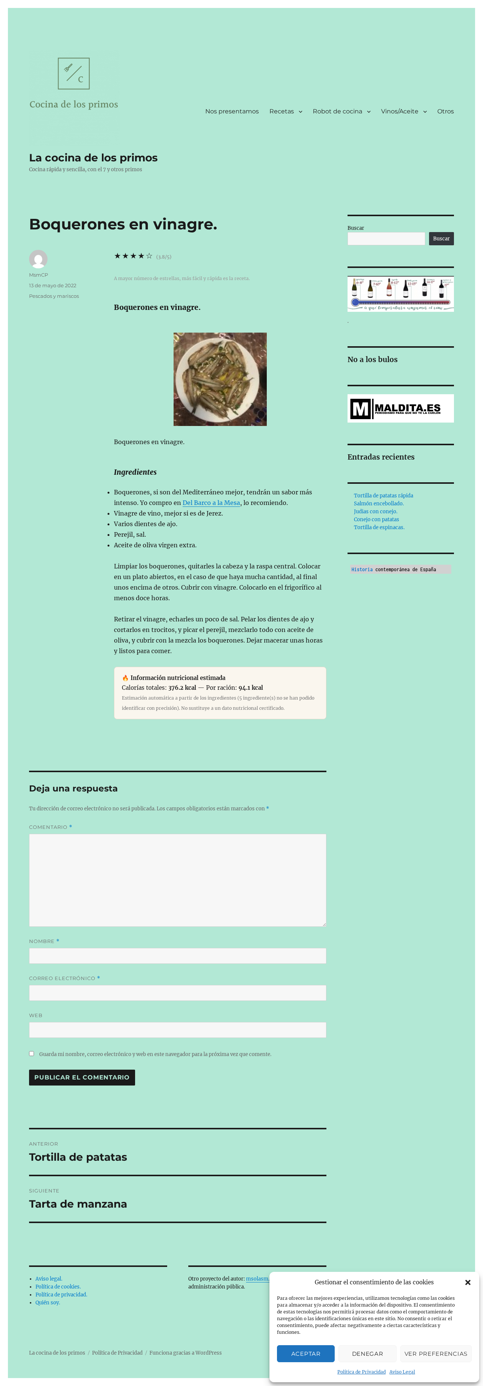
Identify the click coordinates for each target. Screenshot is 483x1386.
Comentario (50, 827)
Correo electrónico (64, 978)
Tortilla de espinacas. (379, 527)
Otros (445, 111)
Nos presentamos (232, 111)
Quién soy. (47, 1302)
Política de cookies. (58, 1287)
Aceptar (306, 1353)
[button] (468, 1282)
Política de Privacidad (361, 1372)
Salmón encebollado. (379, 503)
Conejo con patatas (376, 519)
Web (36, 1015)
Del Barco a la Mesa (211, 502)
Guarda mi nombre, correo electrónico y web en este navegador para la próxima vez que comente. (155, 1054)
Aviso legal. (48, 1279)
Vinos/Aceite (399, 111)
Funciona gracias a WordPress (185, 1353)
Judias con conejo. (375, 511)
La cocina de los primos (93, 157)
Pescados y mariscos (54, 296)
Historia (362, 569)
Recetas (281, 111)
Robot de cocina (337, 111)
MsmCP (38, 275)
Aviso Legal (402, 1372)
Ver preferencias (436, 1353)
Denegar (367, 1353)
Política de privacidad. (61, 1295)
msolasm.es (260, 1279)
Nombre (44, 941)
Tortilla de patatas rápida (383, 495)
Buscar (356, 228)
